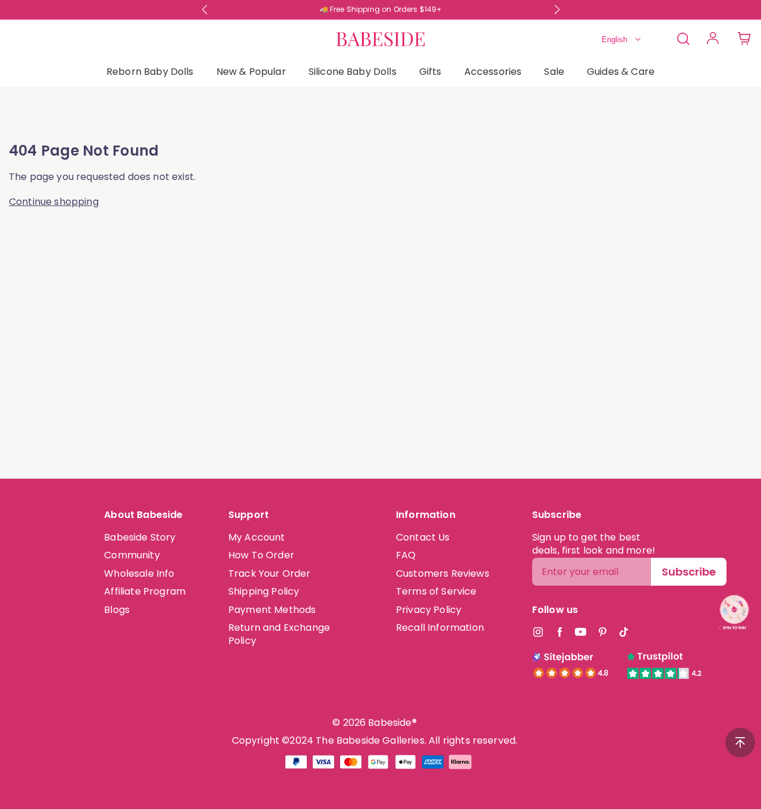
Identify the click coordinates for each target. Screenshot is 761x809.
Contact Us (423, 537)
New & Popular (251, 71)
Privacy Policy (428, 610)
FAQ (406, 555)
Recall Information (440, 627)
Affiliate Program (144, 591)
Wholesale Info (139, 573)
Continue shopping (54, 201)
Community (131, 555)
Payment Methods (272, 610)
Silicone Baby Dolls (353, 71)
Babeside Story (139, 537)
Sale (554, 71)
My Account (256, 537)
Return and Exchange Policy (279, 634)
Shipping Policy (263, 591)
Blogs (117, 610)
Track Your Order (269, 573)
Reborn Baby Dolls (150, 71)
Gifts (430, 71)
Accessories (493, 71)
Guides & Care (621, 71)
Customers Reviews (442, 573)
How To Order (261, 555)
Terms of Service (436, 591)
